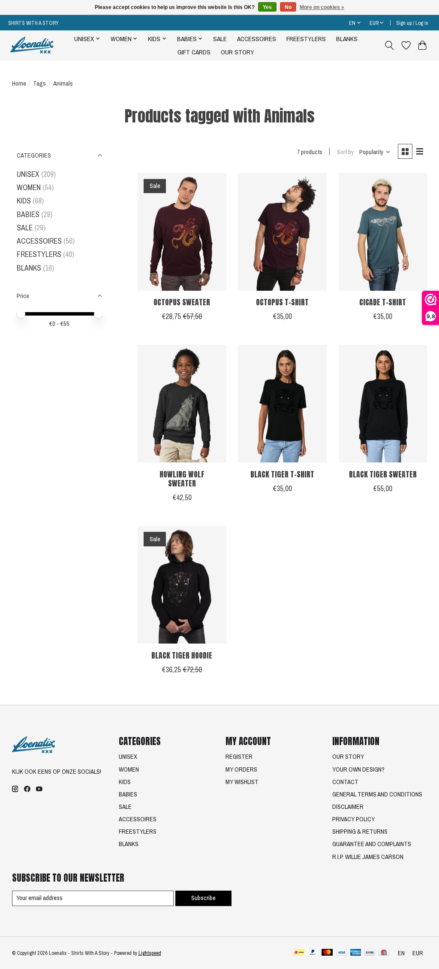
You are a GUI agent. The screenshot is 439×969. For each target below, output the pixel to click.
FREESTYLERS (306, 38)
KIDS (24, 201)
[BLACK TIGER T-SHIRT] (282, 403)
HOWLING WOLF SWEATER (181, 478)
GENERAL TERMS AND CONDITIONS (377, 794)
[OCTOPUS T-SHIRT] (282, 232)
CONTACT (345, 782)
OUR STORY (237, 52)
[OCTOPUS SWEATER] (182, 232)
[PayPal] (313, 953)
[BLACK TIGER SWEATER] (383, 403)
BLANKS (347, 38)
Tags (39, 83)
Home (19, 83)
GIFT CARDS (193, 52)
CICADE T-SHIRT (382, 302)
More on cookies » (322, 7)
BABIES (28, 214)
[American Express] (355, 953)
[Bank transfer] (370, 953)
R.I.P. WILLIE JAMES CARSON (367, 857)
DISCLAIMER (348, 806)
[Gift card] (384, 953)
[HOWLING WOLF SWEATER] (182, 403)
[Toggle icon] (389, 45)
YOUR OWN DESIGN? (358, 769)
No (288, 7)
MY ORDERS (241, 769)
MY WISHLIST (242, 782)
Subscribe (203, 898)
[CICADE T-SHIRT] (383, 232)
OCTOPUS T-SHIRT (282, 302)
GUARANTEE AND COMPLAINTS (371, 844)
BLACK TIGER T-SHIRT (282, 474)
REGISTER (239, 756)
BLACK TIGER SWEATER (383, 474)
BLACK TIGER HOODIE (181, 655)
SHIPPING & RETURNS (360, 831)
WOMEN (29, 187)
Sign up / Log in (412, 23)
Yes (267, 7)
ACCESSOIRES (256, 38)
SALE (220, 38)
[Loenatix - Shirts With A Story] (31, 45)
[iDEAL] (299, 953)
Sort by (345, 152)
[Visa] (341, 953)
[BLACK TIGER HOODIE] (182, 585)
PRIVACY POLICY (353, 819)
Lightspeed (149, 953)
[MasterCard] (327, 953)
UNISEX (28, 174)
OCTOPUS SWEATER (181, 302)
